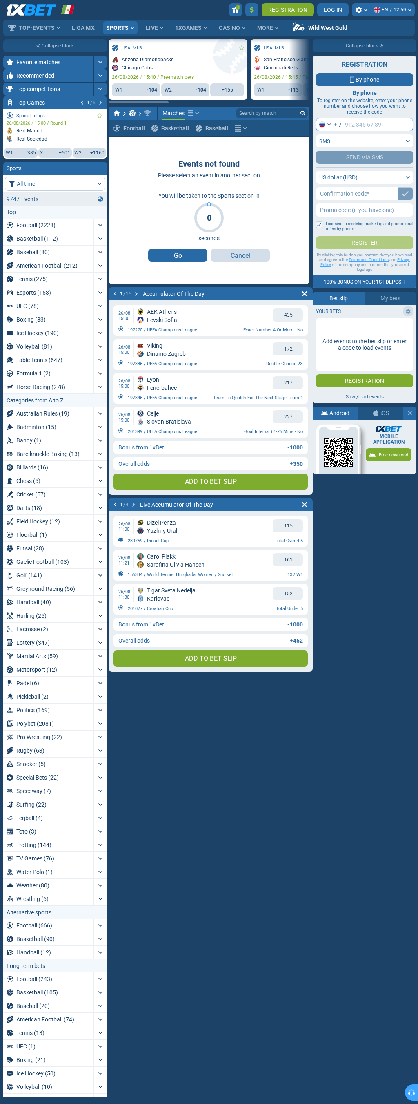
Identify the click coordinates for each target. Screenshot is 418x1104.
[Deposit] (251, 9)
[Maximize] (100, 62)
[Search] (303, 113)
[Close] (409, 413)
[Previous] (82, 102)
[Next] (100, 102)
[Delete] (304, 294)
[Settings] (361, 9)
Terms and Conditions (369, 259)
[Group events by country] (100, 199)
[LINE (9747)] (117, 113)
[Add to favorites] (100, 116)
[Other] (193, 113)
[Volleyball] (132, 113)
